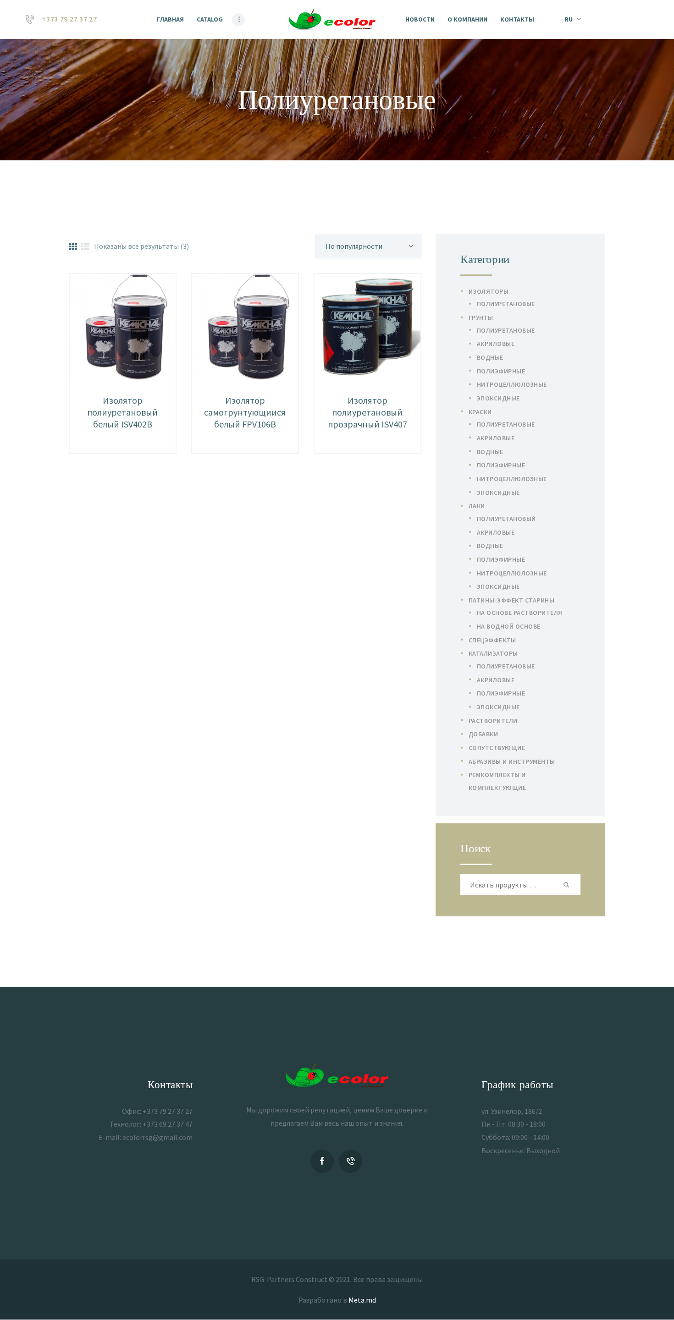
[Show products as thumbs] (73, 247)
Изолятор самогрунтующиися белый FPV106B (245, 412)
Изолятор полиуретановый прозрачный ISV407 (367, 412)
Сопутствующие (497, 748)
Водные (490, 357)
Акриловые (496, 344)
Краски (480, 412)
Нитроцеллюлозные (512, 384)
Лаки (477, 506)
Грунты (481, 317)
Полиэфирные (501, 371)
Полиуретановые (506, 304)
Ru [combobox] (568, 19)
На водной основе (509, 626)
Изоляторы (489, 291)
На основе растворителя (520, 612)
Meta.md (362, 1299)
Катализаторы (493, 653)
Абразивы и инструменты (512, 761)
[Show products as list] (85, 247)
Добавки (483, 734)
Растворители (493, 721)
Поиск (567, 884)
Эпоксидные (498, 398)
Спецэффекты (492, 640)
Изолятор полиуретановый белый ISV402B (122, 412)
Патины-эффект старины (512, 600)
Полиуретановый (506, 519)
